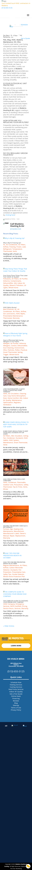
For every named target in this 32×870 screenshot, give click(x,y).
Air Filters (21, 245)
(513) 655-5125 (7, 8)
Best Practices (8, 309)
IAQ (15, 283)
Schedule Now (16, 682)
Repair (12, 536)
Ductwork (19, 438)
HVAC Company (9, 604)
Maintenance (8, 42)
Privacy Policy (16, 710)
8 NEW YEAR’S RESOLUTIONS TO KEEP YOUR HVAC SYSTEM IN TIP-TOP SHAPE (15, 432)
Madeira (20, 40)
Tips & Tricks (17, 487)
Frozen (18, 247)
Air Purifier (24, 279)
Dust (5, 398)
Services (17, 608)
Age (11, 529)
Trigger (5, 354)
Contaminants (16, 281)
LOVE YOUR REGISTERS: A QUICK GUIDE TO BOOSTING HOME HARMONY (14, 390)
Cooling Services (16, 687)
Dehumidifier (8, 283)
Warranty (16, 318)
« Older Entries (8, 626)
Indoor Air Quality (16, 692)
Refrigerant (7, 249)
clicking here (10, 215)
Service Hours (8, 608)
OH (15, 42)
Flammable (21, 482)
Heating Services (16, 685)
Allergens (6, 346)
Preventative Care (18, 572)
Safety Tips (7, 574)
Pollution (19, 285)
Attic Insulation (16, 436)
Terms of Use (16, 708)
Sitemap (16, 705)
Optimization (8, 402)
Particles (11, 350)
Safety (26, 485)
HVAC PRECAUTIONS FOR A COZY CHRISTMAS (14, 480)
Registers (17, 402)
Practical (24, 350)
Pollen (17, 350)
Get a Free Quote (16, 694)
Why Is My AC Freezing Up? (12, 243)
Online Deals (16, 696)
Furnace (6, 529)
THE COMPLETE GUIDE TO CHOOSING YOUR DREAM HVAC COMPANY (15, 601)
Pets (4, 40)
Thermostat (7, 251)
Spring (20, 352)
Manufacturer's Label (11, 533)
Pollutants (7, 279)
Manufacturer (19, 531)
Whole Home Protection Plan (14, 576)
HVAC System (14, 440)
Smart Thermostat (10, 352)
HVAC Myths (20, 314)
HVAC (14, 40)
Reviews (16, 701)
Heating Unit (18, 529)
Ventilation (7, 405)
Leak (24, 247)
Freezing (12, 247)
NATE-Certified (15, 606)
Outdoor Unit (8, 485)
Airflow (5, 247)
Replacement (20, 536)
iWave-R (12, 285)
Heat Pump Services (16, 689)
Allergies (6, 343)
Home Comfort (13, 398)
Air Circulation (13, 393)
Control (14, 346)
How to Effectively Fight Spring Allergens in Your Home (13, 341)
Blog (9, 40)
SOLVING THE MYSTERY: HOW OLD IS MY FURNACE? (15, 526)
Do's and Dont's (9, 314)
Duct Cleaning (8, 348)
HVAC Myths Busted (9, 307)
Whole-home (13, 287)
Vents (15, 251)
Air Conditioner (11, 245)
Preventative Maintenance (13, 316)
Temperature (17, 249)
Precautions (18, 485)
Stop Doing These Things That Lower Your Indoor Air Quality (15, 276)
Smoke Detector (18, 574)
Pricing (24, 606)
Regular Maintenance (11, 565)
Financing (16, 698)
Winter (5, 489)
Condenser (11, 438)
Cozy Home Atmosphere (16, 396)
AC (4, 245)
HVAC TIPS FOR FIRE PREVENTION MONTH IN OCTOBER (14, 563)
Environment (19, 348)
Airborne (6, 281)
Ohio (19, 42)
